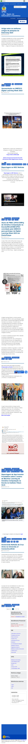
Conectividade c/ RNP (15, 668)
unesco (16, 219)
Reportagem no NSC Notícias (12, 167)
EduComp (8, 85)
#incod (4, 159)
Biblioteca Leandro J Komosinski (17, 648)
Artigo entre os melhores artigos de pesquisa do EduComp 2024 (11, 30)
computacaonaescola (17, 164)
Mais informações (5, 415)
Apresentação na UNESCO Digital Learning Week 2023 (11, 89)
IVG (14, 541)
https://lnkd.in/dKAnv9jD (13, 154)
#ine (7, 159)
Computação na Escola (6, 367)
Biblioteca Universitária (15, 659)
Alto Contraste (13, 3)
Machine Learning (15, 471)
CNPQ (12, 686)
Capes (12, 684)
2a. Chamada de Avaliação (16, 643)
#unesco (21, 159)
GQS (7, 359)
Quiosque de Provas (15, 640)
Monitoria (13, 642)
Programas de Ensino (15, 635)
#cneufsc (20, 157)
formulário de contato (20, 616)
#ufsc (10, 159)
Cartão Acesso (14, 650)
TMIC (22, 471)
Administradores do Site (21, 18)
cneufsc (9, 164)
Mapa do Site (19, 3)
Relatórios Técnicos (15, 645)
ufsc (13, 219)
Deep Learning (9, 470)
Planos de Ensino (14, 637)
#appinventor (15, 159)
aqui (22, 534)
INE (6, 219)
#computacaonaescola (12, 157)
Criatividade (9, 606)
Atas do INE (13, 652)
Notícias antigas (14, 675)
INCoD (24, 164)
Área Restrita (13, 18)
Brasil (4, 1)
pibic (9, 219)
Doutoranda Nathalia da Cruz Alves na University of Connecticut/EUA (12, 546)
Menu (23, 21)
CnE (13, 84)
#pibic (4, 157)
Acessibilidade (6, 3)
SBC (12, 688)
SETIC (12, 665)
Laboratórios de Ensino (16, 633)
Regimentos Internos (15, 647)
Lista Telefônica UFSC (15, 661)
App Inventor (7, 84)
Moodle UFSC (14, 663)
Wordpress (23, 740)
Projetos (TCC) (14, 638)
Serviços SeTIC (14, 666)
